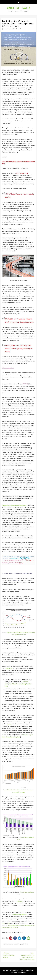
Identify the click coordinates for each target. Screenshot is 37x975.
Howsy (9, 724)
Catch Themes (22, 972)
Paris (17, 944)
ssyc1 (19, 29)
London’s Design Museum (19, 914)
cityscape (8, 944)
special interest (24, 944)
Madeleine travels (18, 8)
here (3, 923)
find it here (19, 901)
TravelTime (9, 668)
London (13, 944)
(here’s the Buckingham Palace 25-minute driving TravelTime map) (18, 684)
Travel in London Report (27, 892)
